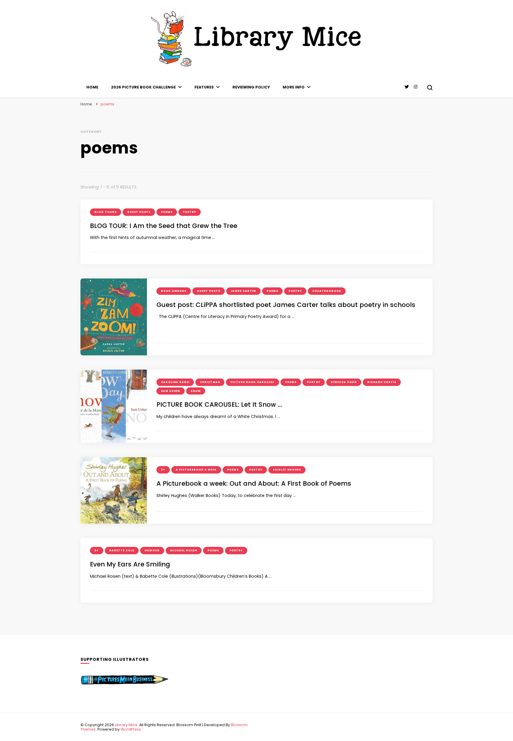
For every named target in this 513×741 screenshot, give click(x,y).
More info (294, 87)
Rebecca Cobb (344, 382)
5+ (96, 550)
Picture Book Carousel (252, 382)
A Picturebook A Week (196, 469)
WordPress (131, 729)
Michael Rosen (183, 550)
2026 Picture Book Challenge (143, 87)
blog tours (105, 212)
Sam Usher (170, 391)
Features (204, 87)
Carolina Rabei (175, 382)
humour (152, 550)
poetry (189, 212)
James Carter (243, 291)
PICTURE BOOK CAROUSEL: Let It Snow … (219, 404)
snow (196, 391)
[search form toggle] (430, 87)
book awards (173, 291)
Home (92, 87)
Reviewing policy (251, 87)
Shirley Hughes (287, 469)
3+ (163, 469)
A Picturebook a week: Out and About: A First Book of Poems (253, 483)
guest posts (139, 212)
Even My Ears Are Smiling (130, 564)
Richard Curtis (381, 382)
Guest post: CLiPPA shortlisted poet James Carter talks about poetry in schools (285, 304)
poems (166, 212)
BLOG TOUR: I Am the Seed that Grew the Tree (163, 225)
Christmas (210, 382)
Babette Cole (121, 550)
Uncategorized (326, 291)
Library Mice (126, 724)
